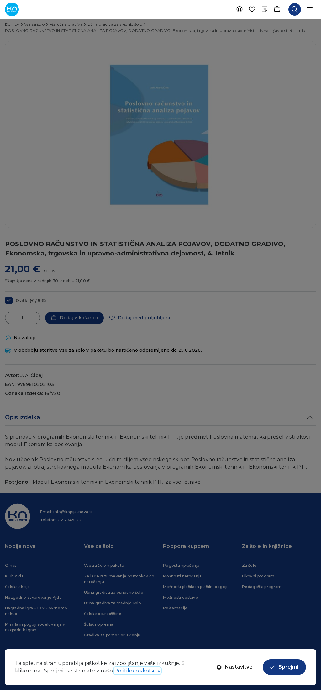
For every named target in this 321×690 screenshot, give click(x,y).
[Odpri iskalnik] (294, 9)
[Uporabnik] (239, 9)
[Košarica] (277, 9)
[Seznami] (264, 9)
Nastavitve (239, 667)
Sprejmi (288, 667)
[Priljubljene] (252, 9)
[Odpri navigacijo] (309, 9)
